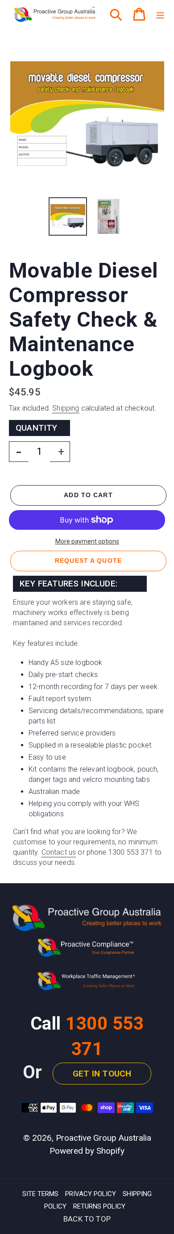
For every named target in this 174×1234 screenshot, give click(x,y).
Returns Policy (99, 1206)
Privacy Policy (90, 1194)
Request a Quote (88, 560)
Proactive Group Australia (103, 1138)
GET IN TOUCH (102, 1073)
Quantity (37, 428)
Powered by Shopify (87, 1151)
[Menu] (160, 14)
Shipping (65, 408)
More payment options (87, 541)
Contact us (58, 852)
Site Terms (40, 1194)
